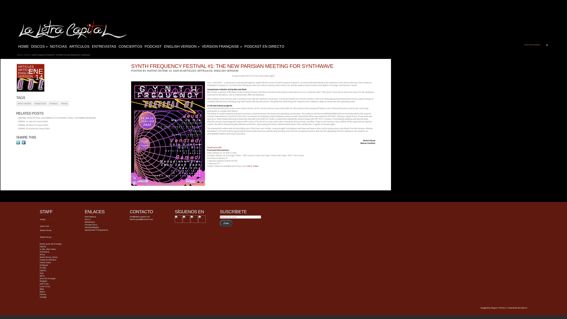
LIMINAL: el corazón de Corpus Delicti (34, 128)
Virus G (88, 219)
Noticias (58, 46)
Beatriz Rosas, (46, 257)
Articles (27, 55)
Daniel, (42, 244)
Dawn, (48, 262)
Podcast (153, 46)
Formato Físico (91, 225)
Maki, (42, 289)
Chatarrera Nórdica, (48, 260)
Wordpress (522, 308)
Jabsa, (42, 276)
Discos (39, 46)
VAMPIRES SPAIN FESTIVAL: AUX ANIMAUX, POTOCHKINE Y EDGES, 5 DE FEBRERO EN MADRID (57, 118)
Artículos (79, 46)
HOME (23, 46)
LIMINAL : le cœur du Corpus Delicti (33, 121)
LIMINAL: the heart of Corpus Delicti (33, 125)
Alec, (44, 249)
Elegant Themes (498, 308)
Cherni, (55, 257)
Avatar (152, 70)
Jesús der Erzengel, (54, 244)
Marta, (42, 292)
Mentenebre (90, 222)
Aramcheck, (44, 252)
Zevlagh (43, 297)
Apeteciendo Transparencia (96, 230)
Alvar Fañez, (51, 249)
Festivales (54, 104)
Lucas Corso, (45, 286)
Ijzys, (42, 273)
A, (40, 249)
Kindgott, (43, 281)
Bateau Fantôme (24, 104)
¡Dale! (226, 223)
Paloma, (43, 294)
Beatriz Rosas (40, 104)
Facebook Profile (214, 147)
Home (19, 55)
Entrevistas (104, 46)
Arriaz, (42, 254)
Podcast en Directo (264, 46)
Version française (222, 46)
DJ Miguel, (44, 265)
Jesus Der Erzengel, (48, 278)
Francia (64, 104)
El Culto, (43, 268)
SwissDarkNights (92, 227)
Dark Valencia (90, 217)
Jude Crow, (44, 284)
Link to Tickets (253, 166)
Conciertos (130, 46)
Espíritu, (43, 246)
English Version (181, 46)
